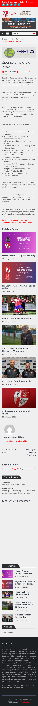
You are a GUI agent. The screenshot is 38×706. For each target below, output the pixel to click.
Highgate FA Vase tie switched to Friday (18, 287)
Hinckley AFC (17, 220)
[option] (25, 2)
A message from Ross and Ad (16, 381)
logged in (16, 469)
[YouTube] (15, 4)
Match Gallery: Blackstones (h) (17, 318)
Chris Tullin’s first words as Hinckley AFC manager (15, 349)
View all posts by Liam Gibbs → (16, 441)
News (4, 74)
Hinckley (8, 220)
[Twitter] (7, 4)
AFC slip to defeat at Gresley (31, 452)
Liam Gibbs (23, 72)
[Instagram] (11, 4)
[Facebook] (3, 4)
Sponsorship (27, 222)
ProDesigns (25, 702)
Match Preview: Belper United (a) (18, 256)
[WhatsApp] (19, 4)
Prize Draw (16, 222)
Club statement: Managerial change (16, 412)
